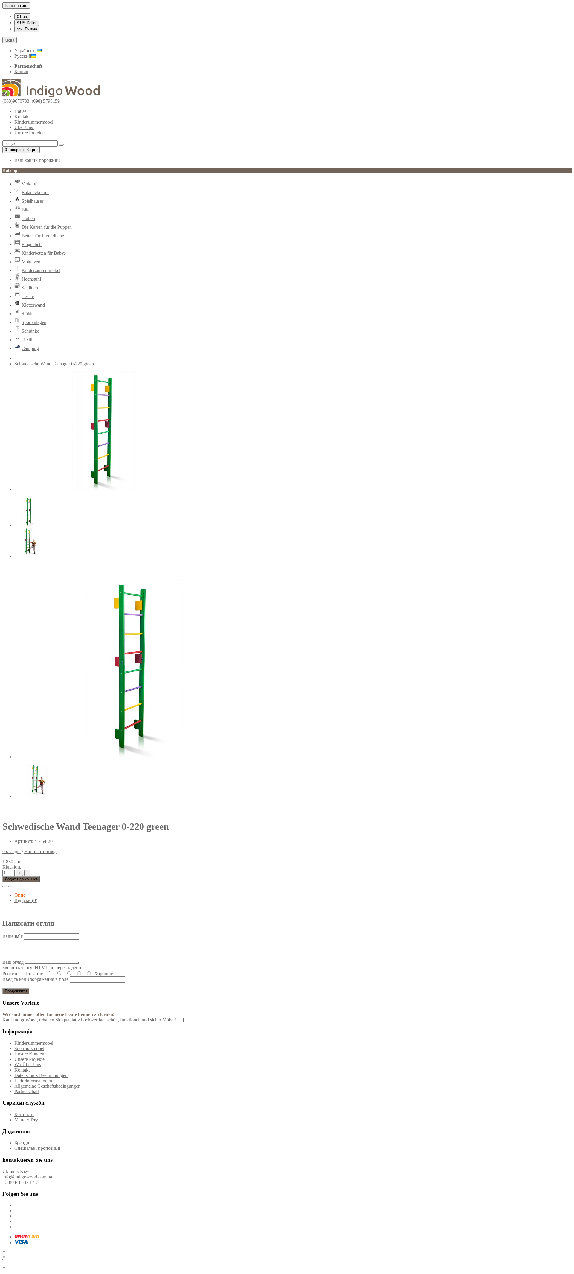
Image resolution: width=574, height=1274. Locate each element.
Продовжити (16, 991)
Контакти (24, 1114)
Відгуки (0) (25, 900)
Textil (27, 339)
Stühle (27, 313)
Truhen (28, 218)
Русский (22, 56)
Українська (25, 50)
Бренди (21, 1142)
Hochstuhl (31, 279)
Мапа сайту (26, 1119)
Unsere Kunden (29, 1053)
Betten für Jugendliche (43, 235)
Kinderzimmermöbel (41, 270)
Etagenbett (32, 244)
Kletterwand (33, 305)
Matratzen (31, 261)
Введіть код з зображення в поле (35, 979)
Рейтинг (10, 973)
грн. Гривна (27, 29)
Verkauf (29, 183)
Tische (28, 296)
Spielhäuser (32, 201)
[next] (287, 571)
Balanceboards (35, 192)
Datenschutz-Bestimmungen (41, 1075)
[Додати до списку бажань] (4, 886)
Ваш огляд (13, 962)
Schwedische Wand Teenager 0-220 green (54, 363)
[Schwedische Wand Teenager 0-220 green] (104, 489)
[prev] (287, 566)
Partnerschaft (26, 1091)
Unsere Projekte (29, 1059)
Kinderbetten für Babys (44, 253)
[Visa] (21, 1242)
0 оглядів (11, 851)
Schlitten (30, 287)
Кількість (11, 866)
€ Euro (22, 16)
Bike (26, 209)
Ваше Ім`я (12, 936)
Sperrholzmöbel (29, 1048)
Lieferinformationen (33, 1080)
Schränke (30, 331)
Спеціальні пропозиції (37, 1148)
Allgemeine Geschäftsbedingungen (47, 1086)
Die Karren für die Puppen (47, 227)
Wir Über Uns (27, 1064)
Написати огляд (40, 851)
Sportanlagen (34, 322)
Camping (30, 348)
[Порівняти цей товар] (10, 886)
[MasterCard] (26, 1236)
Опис (19, 895)
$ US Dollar (26, 23)
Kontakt (22, 1069)
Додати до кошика (21, 879)
